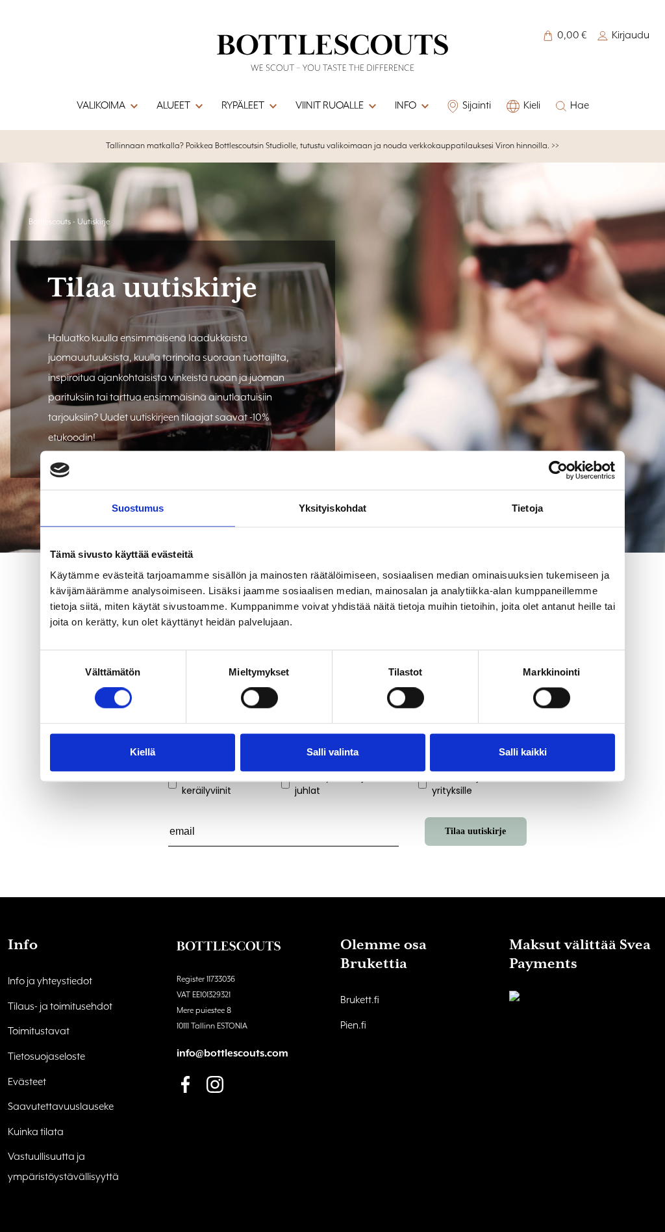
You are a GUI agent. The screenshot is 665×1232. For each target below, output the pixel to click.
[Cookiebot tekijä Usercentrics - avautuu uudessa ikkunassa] (558, 470)
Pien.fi (353, 1026)
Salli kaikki (523, 751)
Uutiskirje (93, 222)
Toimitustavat (38, 1032)
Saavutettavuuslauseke (61, 1107)
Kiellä (142, 751)
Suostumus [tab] (138, 508)
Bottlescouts (50, 222)
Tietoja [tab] (527, 508)
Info (405, 106)
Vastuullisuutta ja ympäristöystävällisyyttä (63, 1167)
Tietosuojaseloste (46, 1057)
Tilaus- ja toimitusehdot (60, 1007)
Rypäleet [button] (242, 106)
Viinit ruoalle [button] (329, 106)
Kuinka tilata (36, 1132)
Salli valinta (332, 751)
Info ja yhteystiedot (50, 982)
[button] (424, 106)
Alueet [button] (173, 106)
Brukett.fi (359, 1000)
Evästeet (27, 1082)
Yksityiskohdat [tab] (332, 508)
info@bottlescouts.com (232, 1054)
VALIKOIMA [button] (101, 106)
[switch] (259, 698)
